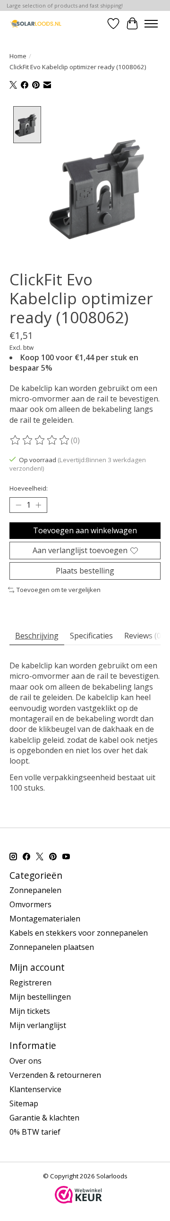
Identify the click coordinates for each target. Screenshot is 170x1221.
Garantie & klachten (44, 1117)
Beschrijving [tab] (37, 635)
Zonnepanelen (35, 890)
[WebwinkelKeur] (78, 1200)
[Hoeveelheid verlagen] (18, 505)
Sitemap (23, 1103)
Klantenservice (35, 1089)
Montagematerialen (44, 918)
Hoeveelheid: (28, 488)
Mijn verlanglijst (37, 1025)
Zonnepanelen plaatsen (51, 947)
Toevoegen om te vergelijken (59, 589)
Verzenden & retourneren (55, 1075)
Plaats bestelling (85, 570)
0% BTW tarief (34, 1132)
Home (17, 56)
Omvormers (30, 904)
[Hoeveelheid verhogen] (38, 505)
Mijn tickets (29, 1011)
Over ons (25, 1061)
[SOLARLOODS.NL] (35, 23)
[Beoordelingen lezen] (40, 440)
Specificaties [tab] (91, 635)
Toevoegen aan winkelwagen (85, 530)
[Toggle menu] (151, 23)
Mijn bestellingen (40, 997)
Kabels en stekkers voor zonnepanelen (78, 933)
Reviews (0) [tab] (143, 635)
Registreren (30, 982)
